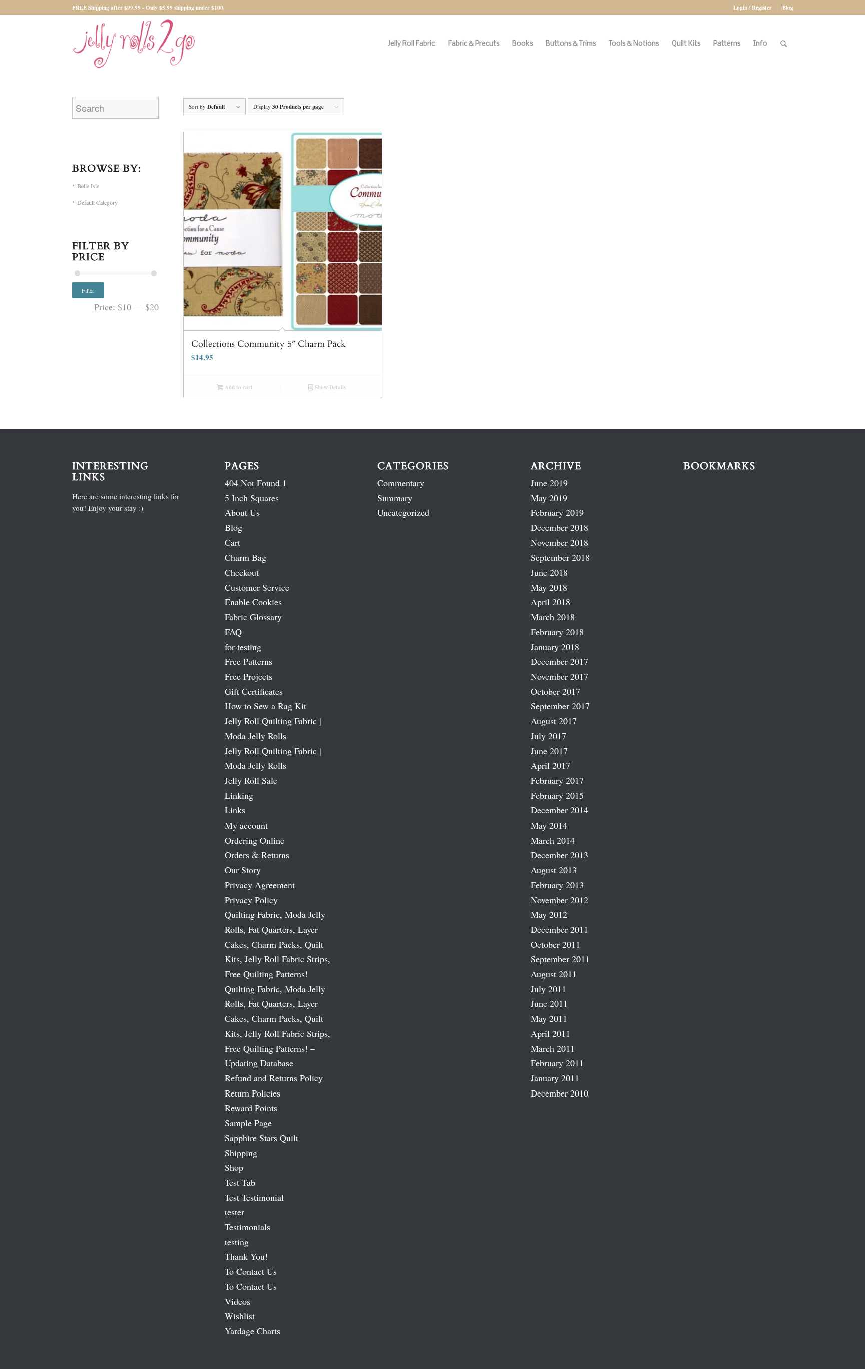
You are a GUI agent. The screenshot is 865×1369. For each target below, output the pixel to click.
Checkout (242, 572)
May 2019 (549, 498)
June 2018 (549, 572)
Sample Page (248, 1123)
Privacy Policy (251, 900)
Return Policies (252, 1093)
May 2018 (549, 587)
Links (235, 810)
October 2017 (555, 691)
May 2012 (549, 914)
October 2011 (555, 944)
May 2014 (549, 825)
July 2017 (548, 736)
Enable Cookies (253, 602)
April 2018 (550, 602)
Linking (239, 795)
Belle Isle (88, 186)
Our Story (243, 870)
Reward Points (251, 1108)
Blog (787, 8)
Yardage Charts (252, 1331)
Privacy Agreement (260, 885)
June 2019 (549, 483)
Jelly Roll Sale (251, 780)
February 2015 (557, 795)
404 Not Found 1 (256, 483)
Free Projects (248, 676)
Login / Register (752, 8)
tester (234, 1212)
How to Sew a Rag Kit (265, 706)
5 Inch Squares (252, 498)
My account (246, 825)
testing (237, 1242)
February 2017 (557, 780)
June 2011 (549, 1003)
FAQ (233, 632)
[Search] (783, 44)
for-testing (243, 647)
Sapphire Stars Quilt (261, 1138)
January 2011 (555, 1078)
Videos (237, 1301)
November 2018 (559, 542)
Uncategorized (403, 512)
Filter (88, 290)
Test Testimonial (254, 1197)
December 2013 (559, 855)
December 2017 (559, 661)
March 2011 (553, 1048)
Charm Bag (245, 557)
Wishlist (240, 1316)
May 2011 (549, 1018)
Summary (394, 498)
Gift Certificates (254, 691)
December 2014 (559, 810)
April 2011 (550, 1033)
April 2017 (550, 765)
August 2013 (554, 870)
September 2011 (560, 959)
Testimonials (247, 1227)
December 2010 (559, 1093)
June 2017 (549, 751)
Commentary (400, 483)
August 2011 (554, 974)
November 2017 (559, 676)
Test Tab (240, 1182)
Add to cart (238, 387)
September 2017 (560, 706)
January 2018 (555, 647)
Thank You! (246, 1256)
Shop (234, 1167)
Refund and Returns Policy (274, 1078)
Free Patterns (248, 661)
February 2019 (557, 512)
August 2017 (554, 721)
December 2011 (559, 929)
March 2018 (553, 617)
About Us (242, 512)
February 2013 (557, 885)
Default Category (97, 202)
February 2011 (557, 1063)
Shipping (241, 1153)
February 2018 (557, 632)
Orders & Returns (257, 855)
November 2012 (559, 900)
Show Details (329, 387)
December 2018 (559, 527)
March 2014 (553, 840)
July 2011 (548, 989)
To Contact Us (251, 1271)
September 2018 (560, 557)
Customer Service (257, 587)
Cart (232, 542)
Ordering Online (254, 840)
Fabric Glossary (253, 617)
